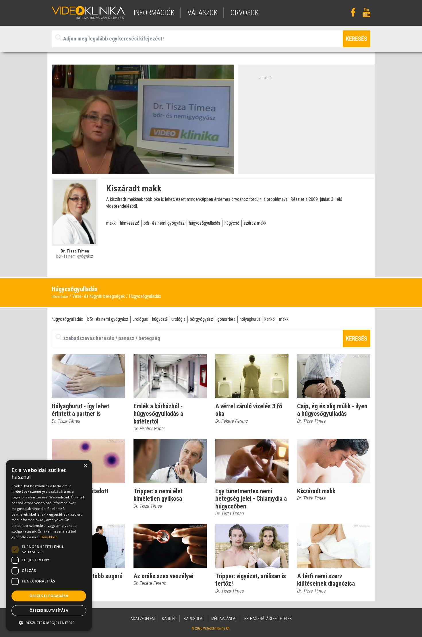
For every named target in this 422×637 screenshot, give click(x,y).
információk (154, 13)
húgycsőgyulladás (204, 223)
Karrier (169, 618)
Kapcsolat (194, 618)
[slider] (142, 169)
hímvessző (129, 223)
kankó (269, 319)
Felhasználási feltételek (268, 618)
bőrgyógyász (201, 319)
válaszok (202, 13)
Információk (60, 297)
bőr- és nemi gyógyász (164, 223)
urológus (140, 319)
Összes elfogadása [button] (49, 595)
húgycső (231, 223)
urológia (178, 319)
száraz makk (255, 223)
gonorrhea (226, 319)
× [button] (85, 466)
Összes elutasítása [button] (49, 610)
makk (111, 223)
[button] (48, 623)
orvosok (245, 13)
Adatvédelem (142, 618)
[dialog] (49, 545)
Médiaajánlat (224, 618)
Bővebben (48, 537)
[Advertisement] (306, 120)
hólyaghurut (250, 319)
